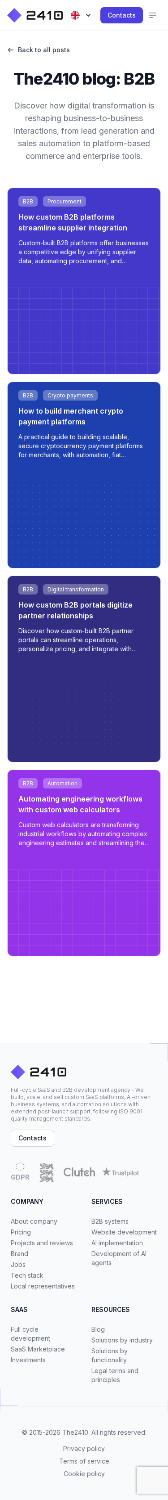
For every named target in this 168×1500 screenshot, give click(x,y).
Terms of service (84, 1461)
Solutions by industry (122, 1340)
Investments (28, 1360)
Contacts (122, 15)
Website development (124, 1232)
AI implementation (117, 1243)
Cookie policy (84, 1473)
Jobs (18, 1264)
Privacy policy (84, 1448)
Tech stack (27, 1275)
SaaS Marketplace (38, 1349)
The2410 (75, 1432)
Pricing (21, 1232)
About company (34, 1221)
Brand (19, 1253)
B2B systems (110, 1221)
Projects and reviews (42, 1243)
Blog (98, 1329)
